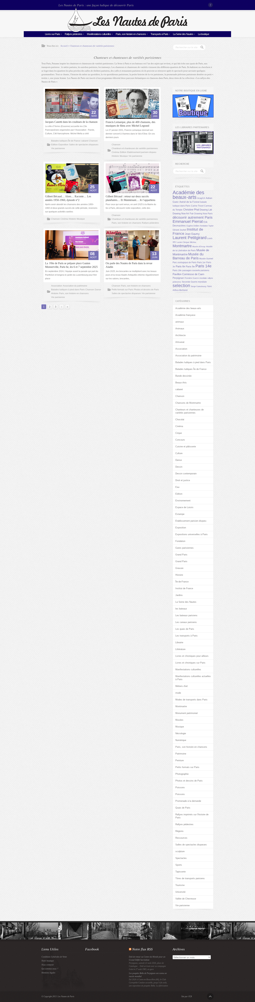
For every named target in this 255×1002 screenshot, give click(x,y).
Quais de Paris (182, 807)
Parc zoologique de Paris (184, 262)
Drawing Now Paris (203, 213)
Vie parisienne (58, 148)
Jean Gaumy (192, 233)
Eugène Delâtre (192, 226)
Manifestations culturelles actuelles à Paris (193, 678)
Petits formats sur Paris (122, 289)
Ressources (181, 838)
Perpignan (178, 277)
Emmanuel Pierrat (188, 221)
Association (56, 286)
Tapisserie (180, 871)
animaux (179, 321)
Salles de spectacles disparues (83, 144)
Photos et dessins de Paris (146, 289)
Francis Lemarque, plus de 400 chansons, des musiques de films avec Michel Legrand (130, 124)
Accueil (64, 46)
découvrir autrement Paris (192, 217)
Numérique (180, 740)
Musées (179, 720)
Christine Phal (191, 209)
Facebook (211, 5)
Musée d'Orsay (198, 246)
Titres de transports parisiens (190, 878)
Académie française (185, 315)
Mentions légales (48, 973)
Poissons (180, 787)
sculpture (180, 851)
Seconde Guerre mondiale (194, 282)
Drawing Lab (206, 209)
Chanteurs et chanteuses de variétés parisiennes (92, 46)
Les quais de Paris (184, 629)
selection (181, 285)
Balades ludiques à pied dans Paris (68, 289)
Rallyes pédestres (73, 34)
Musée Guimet (206, 258)
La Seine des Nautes (183, 34)
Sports (178, 865)
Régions (179, 831)
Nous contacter (47, 965)
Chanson (93, 141)
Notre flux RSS (142, 949)
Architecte (180, 335)
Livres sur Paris (52, 34)
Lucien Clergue (183, 242)
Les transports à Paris (186, 635)
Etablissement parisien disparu (141, 152)
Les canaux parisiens (186, 622)
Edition (54, 144)
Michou (193, 242)
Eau (177, 487)
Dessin (178, 466)
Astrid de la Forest (189, 201)
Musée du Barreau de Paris (188, 256)
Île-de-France (182, 581)
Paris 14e (203, 266)
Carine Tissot (197, 206)
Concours (180, 439)
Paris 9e (190, 266)
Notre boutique (47, 961)
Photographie (182, 774)
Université (180, 892)
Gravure (179, 568)
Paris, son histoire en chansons (131, 34)
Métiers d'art (181, 686)
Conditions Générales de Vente (54, 957)
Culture (178, 453)
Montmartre (182, 246)
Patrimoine (180, 753)
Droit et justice (182, 480)
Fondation (180, 541)
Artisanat (179, 342)
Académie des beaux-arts (188, 195)
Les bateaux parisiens (186, 615)
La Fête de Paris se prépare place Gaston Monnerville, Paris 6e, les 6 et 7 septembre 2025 (71, 265)
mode (178, 693)
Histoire (115, 156)
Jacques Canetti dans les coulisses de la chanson (71, 121)
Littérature (180, 649)
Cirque (178, 433)
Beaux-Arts (181, 382)
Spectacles (181, 858)
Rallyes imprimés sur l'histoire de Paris (192, 816)
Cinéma (115, 152)
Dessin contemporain (186, 473)
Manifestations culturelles (99, 34)
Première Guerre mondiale (196, 278)
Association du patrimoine (75, 286)
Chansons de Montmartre (188, 403)
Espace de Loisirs (184, 507)
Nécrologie (180, 733)
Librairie (179, 642)
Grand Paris (181, 554)
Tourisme (180, 885)
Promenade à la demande (188, 801)
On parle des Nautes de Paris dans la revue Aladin (129, 265)
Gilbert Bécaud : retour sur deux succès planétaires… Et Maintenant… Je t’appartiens (130, 198)
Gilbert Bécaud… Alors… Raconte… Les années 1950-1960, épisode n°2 (68, 198)
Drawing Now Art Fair (183, 213)
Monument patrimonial (186, 713)
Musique (124, 156)
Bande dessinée (183, 376)
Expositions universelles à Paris (191, 534)
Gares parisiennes (184, 548)
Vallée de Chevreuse (185, 898)
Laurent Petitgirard (189, 237)
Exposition (63, 144)
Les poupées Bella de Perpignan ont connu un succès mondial (148, 975)
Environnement (182, 500)
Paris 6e (180, 266)
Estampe (179, 514)
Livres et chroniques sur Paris (190, 662)
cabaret (84, 141)
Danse (98, 289)
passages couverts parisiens (195, 270)
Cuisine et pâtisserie (185, 446)
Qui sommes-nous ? (49, 969)
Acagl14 (201, 198)
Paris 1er (201, 262)
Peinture (179, 760)
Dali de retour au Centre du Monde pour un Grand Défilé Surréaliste (147, 958)
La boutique (203, 34)
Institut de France (184, 588)
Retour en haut (210, 996)
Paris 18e (177, 270)
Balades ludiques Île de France (65, 141)
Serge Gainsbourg (198, 286)
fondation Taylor (207, 226)
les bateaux (181, 608)
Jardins (179, 595)
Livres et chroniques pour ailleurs (192, 656)
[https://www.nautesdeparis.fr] (127, 31)
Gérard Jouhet (179, 230)
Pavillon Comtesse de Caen (188, 274)
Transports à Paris (159, 34)
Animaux (179, 328)
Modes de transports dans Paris (191, 699)
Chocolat (179, 419)
